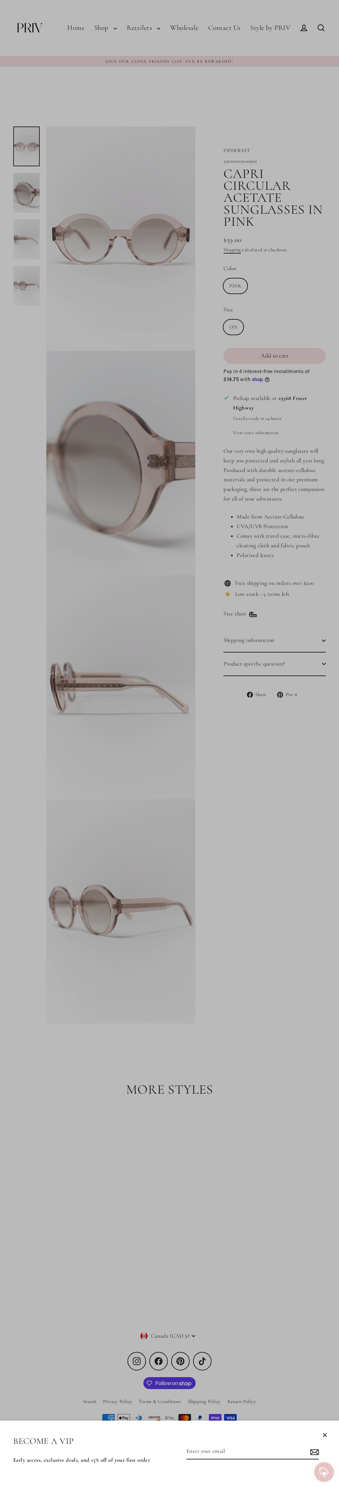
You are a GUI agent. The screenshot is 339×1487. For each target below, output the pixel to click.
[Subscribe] (313, 1451)
